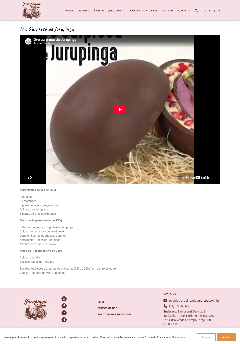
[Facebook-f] (205, 10)
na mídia (167, 11)
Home (69, 11)
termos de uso (107, 308)
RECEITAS (83, 11)
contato (184, 11)
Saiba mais (178, 337)
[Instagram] (209, 10)
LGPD (101, 302)
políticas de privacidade (114, 314)
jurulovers (116, 11)
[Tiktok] (218, 10)
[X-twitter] (214, 10)
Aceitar (226, 337)
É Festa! (99, 11)
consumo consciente (143, 11)
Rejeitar (206, 337)
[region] (120, 336)
